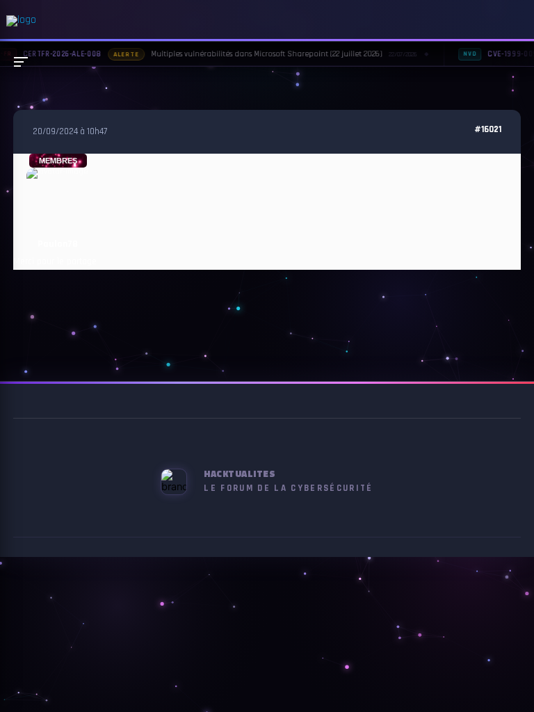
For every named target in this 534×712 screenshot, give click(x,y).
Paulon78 (58, 244)
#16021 (487, 129)
